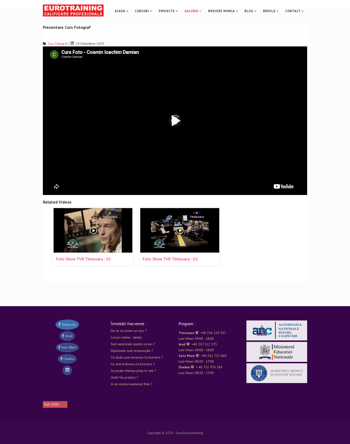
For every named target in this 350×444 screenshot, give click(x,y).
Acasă (120, 11)
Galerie (191, 11)
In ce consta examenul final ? (131, 384)
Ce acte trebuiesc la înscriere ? (133, 364)
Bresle (269, 11)
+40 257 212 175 (198, 344)
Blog (249, 11)
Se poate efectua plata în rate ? (133, 371)
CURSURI (142, 11)
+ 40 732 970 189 (200, 367)
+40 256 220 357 (202, 333)
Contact (293, 11)
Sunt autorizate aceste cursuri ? (133, 344)
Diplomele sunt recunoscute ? (132, 351)
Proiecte (167, 11)
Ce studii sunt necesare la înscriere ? (137, 357)
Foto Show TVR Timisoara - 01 (83, 259)
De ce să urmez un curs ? (129, 331)
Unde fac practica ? (124, 377)
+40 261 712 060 (202, 356)
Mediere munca (221, 11)
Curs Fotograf (58, 43)
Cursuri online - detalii (126, 337)
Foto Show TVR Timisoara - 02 (170, 259)
